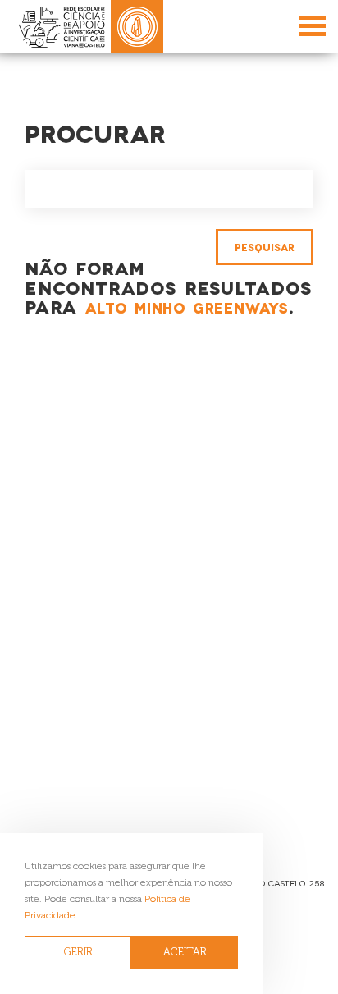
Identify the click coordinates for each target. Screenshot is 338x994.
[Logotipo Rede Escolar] (61, 26)
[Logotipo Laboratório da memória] (137, 26)
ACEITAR (185, 952)
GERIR (78, 952)
